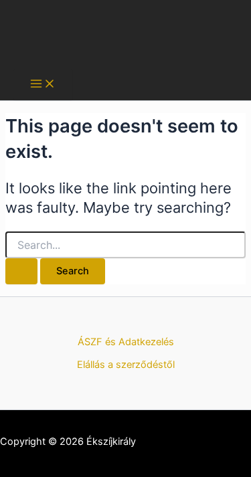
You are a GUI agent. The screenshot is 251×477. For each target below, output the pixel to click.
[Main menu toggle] (42, 84)
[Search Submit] (21, 271)
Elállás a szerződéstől (126, 365)
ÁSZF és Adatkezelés (126, 342)
